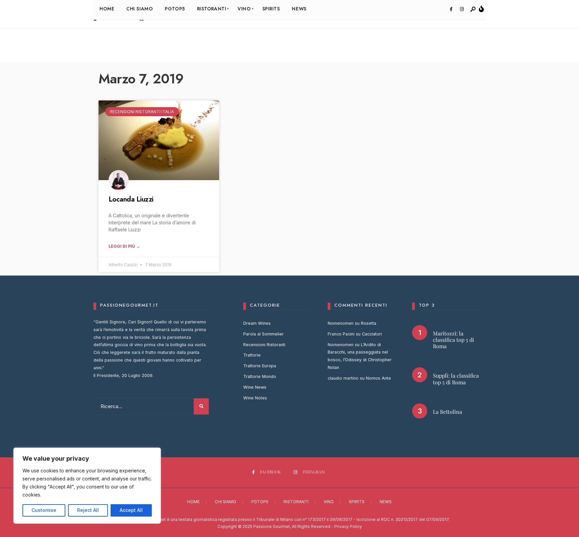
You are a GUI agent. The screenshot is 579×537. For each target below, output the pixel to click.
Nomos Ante (378, 378)
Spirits (357, 501)
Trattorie (252, 355)
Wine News (254, 387)
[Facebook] (451, 9)
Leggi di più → (124, 246)
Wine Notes (255, 397)
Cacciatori (372, 333)
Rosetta (368, 323)
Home (193, 501)
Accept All (131, 510)
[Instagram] (461, 9)
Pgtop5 (259, 501)
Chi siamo (225, 501)
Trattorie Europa (259, 365)
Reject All (88, 510)
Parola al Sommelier (263, 333)
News (386, 501)
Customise (43, 510)
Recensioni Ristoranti (264, 344)
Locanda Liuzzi (131, 199)
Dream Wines (257, 323)
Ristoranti (296, 501)
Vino (329, 501)
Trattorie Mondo (259, 376)
